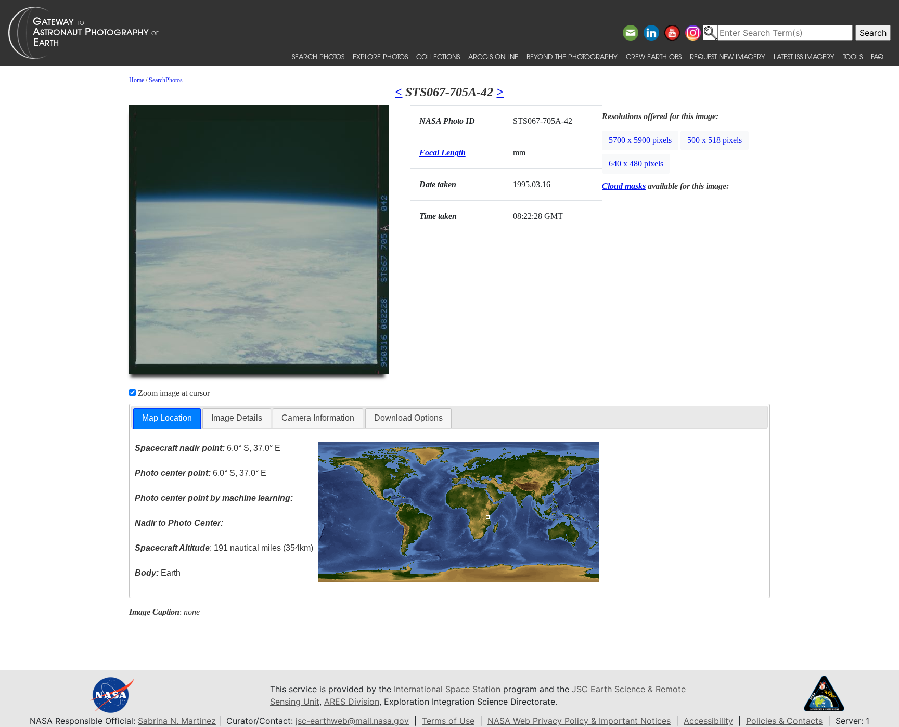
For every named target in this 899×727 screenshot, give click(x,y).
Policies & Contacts (784, 721)
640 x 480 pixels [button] (636, 163)
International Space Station (447, 689)
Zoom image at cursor (173, 392)
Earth (158, 572)
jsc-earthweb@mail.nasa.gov (352, 721)
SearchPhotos (166, 80)
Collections (438, 56)
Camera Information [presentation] (317, 417)
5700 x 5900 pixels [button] (640, 140)
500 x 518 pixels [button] (714, 140)
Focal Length (442, 152)
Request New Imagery (727, 56)
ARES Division (351, 701)
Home (136, 80)
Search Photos (318, 56)
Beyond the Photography (572, 56)
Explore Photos (380, 56)
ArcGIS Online (493, 56)
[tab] (167, 418)
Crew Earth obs (654, 56)
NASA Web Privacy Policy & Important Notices (579, 721)
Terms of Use (448, 721)
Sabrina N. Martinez (177, 721)
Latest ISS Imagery (804, 56)
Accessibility (708, 721)
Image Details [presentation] (236, 417)
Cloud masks (624, 185)
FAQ (877, 56)
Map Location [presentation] (167, 417)
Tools (853, 56)
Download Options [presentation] (408, 417)
